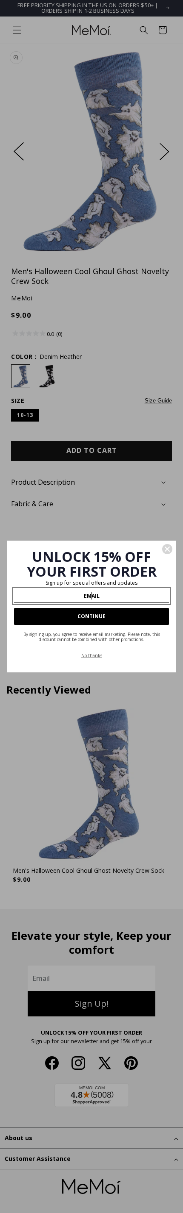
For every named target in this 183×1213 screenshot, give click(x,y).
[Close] (167, 549)
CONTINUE (91, 616)
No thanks (91, 655)
